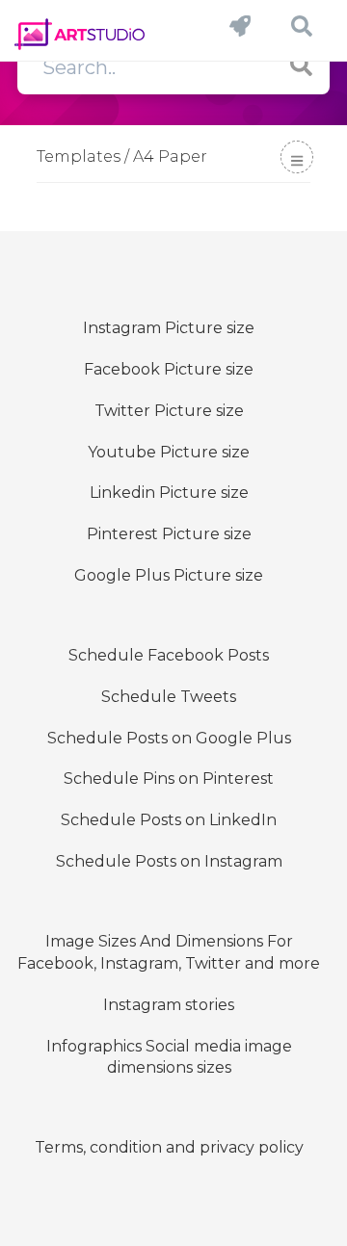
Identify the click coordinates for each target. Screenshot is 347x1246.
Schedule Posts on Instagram (169, 861)
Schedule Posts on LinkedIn (169, 820)
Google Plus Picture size (168, 575)
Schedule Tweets (168, 697)
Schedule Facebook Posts (168, 655)
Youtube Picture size (169, 452)
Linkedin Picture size (169, 492)
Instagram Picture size (168, 328)
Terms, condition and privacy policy (169, 1147)
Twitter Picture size (169, 411)
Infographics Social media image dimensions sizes (169, 1057)
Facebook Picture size (169, 369)
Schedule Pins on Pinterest (169, 778)
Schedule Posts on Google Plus (169, 738)
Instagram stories (168, 1005)
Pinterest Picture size (169, 534)
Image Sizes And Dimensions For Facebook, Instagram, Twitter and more (168, 952)
